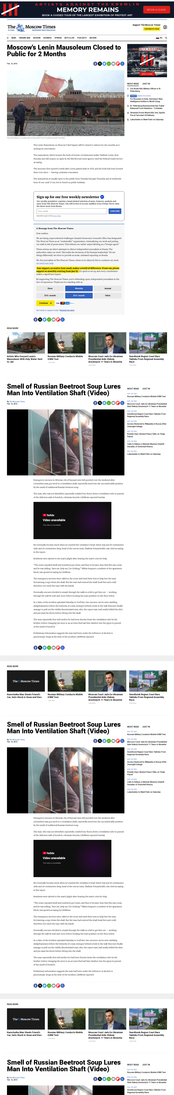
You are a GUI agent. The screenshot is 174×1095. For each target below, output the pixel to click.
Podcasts (82, 38)
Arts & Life (69, 38)
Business (47, 38)
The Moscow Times (17, 402)
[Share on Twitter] (100, 64)
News (13, 38)
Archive (93, 38)
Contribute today (151, 29)
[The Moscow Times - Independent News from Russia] (31, 27)
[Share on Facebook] (95, 64)
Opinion (58, 38)
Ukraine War (24, 38)
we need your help (44, 263)
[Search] (166, 38)
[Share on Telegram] (104, 64)
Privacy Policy (56, 216)
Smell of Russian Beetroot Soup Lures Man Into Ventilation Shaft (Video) (64, 389)
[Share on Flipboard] (118, 64)
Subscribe (115, 211)
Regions (37, 38)
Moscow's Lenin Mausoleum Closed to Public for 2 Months (64, 50)
